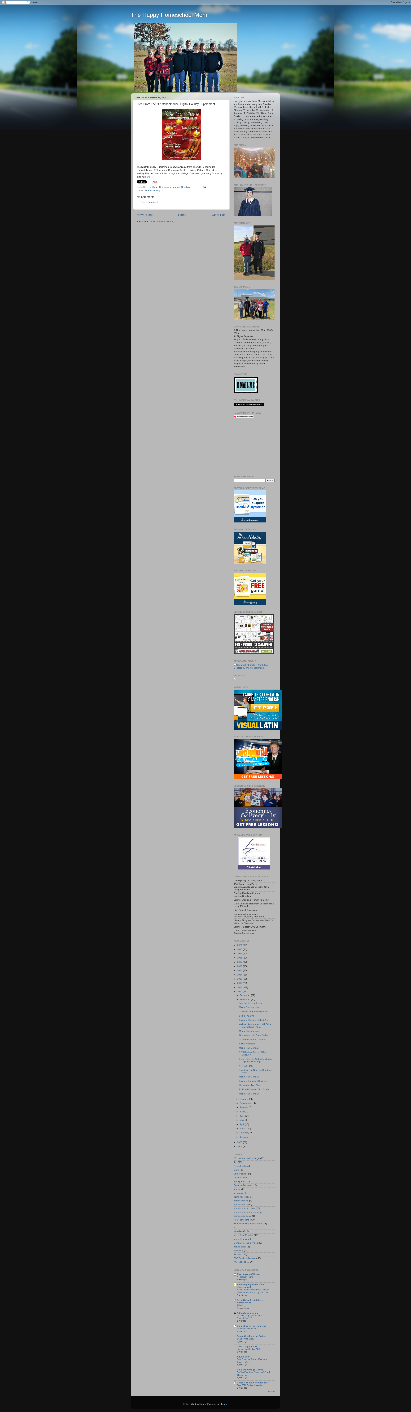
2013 (240, 979)
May (242, 1120)
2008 (240, 1146)
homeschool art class (244, 1208)
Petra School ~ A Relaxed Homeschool (250, 1301)
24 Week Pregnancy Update (253, 1011)
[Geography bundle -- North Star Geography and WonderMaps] (254, 668)
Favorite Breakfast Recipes (253, 1081)
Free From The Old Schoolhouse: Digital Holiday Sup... (256, 1060)
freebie (237, 1189)
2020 (240, 949)
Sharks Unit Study (245, 1339)
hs (235, 1227)
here (147, 177)
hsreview (238, 1231)
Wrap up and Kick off (247, 1328)
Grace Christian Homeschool (252, 1383)
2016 (240, 966)
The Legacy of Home (248, 1274)
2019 (240, 953)
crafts (236, 1170)
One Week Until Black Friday (253, 1035)
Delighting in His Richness (251, 1326)
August (243, 1107)
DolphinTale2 (240, 1177)
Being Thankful (246, 1016)
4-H (235, 1162)
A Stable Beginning (247, 1313)
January (244, 1137)
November (245, 999)
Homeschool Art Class (250, 1085)
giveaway (238, 1193)
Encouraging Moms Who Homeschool (250, 1285)
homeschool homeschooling (248, 1212)
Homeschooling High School (248, 1223)
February (245, 1133)
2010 (240, 991)
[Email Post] (204, 187)
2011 (240, 987)
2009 (240, 1142)
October (244, 1099)
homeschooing (241, 1201)
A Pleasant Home (245, 1277)
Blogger (223, 1404)
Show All (271, 1392)
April (242, 1124)
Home (182, 214)
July (242, 1112)
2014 (240, 975)
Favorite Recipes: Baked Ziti (253, 1020)
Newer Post (144, 214)
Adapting (241, 1305)
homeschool (240, 1204)
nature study (240, 1247)
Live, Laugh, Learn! (247, 1346)
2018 (240, 958)
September (246, 1103)
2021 (240, 945)
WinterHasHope (242, 1262)
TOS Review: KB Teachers (252, 1039)
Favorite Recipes (242, 1185)
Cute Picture (240, 1174)
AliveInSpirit (243, 1357)
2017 (240, 962)
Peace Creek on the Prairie (251, 1336)
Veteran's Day (246, 1066)
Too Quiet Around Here (250, 1003)
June (242, 1116)
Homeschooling (152, 190)
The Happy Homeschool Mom (169, 15)
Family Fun (239, 1181)
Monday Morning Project (246, 1243)
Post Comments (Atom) (162, 221)
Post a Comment (149, 202)
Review (237, 1254)
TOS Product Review (244, 1258)
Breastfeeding (241, 1166)
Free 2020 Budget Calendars (250, 1385)
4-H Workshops (247, 1044)
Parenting (238, 1250)
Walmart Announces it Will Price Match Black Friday (255, 1025)
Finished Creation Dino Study (254, 1089)
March (243, 1128)
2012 (240, 983)
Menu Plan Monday (249, 1007)
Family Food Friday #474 (248, 1349)
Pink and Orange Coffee (250, 1370)
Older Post (219, 214)
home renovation (242, 1197)
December (245, 995)
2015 (240, 970)
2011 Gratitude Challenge (247, 1158)
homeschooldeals (242, 1216)
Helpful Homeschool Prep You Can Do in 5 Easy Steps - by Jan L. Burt (253, 1291)
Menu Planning (241, 1239)
